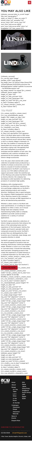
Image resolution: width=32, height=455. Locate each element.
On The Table (15, 390)
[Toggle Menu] (29, 2)
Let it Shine (14, 395)
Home (13, 382)
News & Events (14, 417)
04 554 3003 (5, 433)
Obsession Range (16, 408)
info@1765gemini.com (19, 433)
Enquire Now (16, 420)
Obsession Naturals (16, 412)
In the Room (15, 399)
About (14, 385)
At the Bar (16, 403)
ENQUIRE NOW (9, 267)
